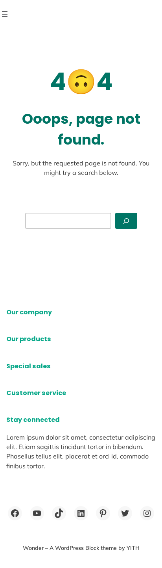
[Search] (126, 221)
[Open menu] (4, 14)
